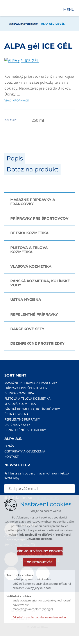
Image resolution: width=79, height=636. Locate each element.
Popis (15, 158)
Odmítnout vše (39, 562)
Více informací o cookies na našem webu (39, 617)
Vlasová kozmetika (30, 266)
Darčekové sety (27, 329)
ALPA (12, 24)
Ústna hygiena (25, 300)
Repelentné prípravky (34, 314)
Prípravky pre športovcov (39, 218)
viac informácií (16, 100)
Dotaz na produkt (32, 169)
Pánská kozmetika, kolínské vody (40, 283)
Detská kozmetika (29, 233)
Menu (69, 9)
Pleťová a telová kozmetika (29, 250)
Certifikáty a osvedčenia (24, 451)
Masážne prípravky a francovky (32, 202)
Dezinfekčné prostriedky (37, 343)
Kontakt (11, 456)
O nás (9, 446)
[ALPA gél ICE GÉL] (21, 60)
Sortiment (28, 24)
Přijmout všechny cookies (40, 551)
